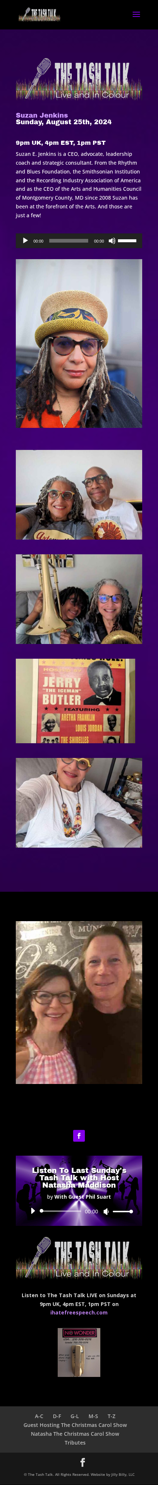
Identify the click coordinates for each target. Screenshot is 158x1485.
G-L (75, 1416)
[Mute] (112, 240)
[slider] (128, 240)
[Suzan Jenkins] (79, 537)
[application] (79, 240)
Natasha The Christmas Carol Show (75, 1433)
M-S (93, 1416)
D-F (57, 1416)
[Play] (25, 240)
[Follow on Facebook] (79, 1136)
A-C (39, 1416)
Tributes (75, 1442)
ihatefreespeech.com (79, 1312)
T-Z (111, 1416)
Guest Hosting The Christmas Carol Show (75, 1424)
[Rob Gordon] (79, 1081)
